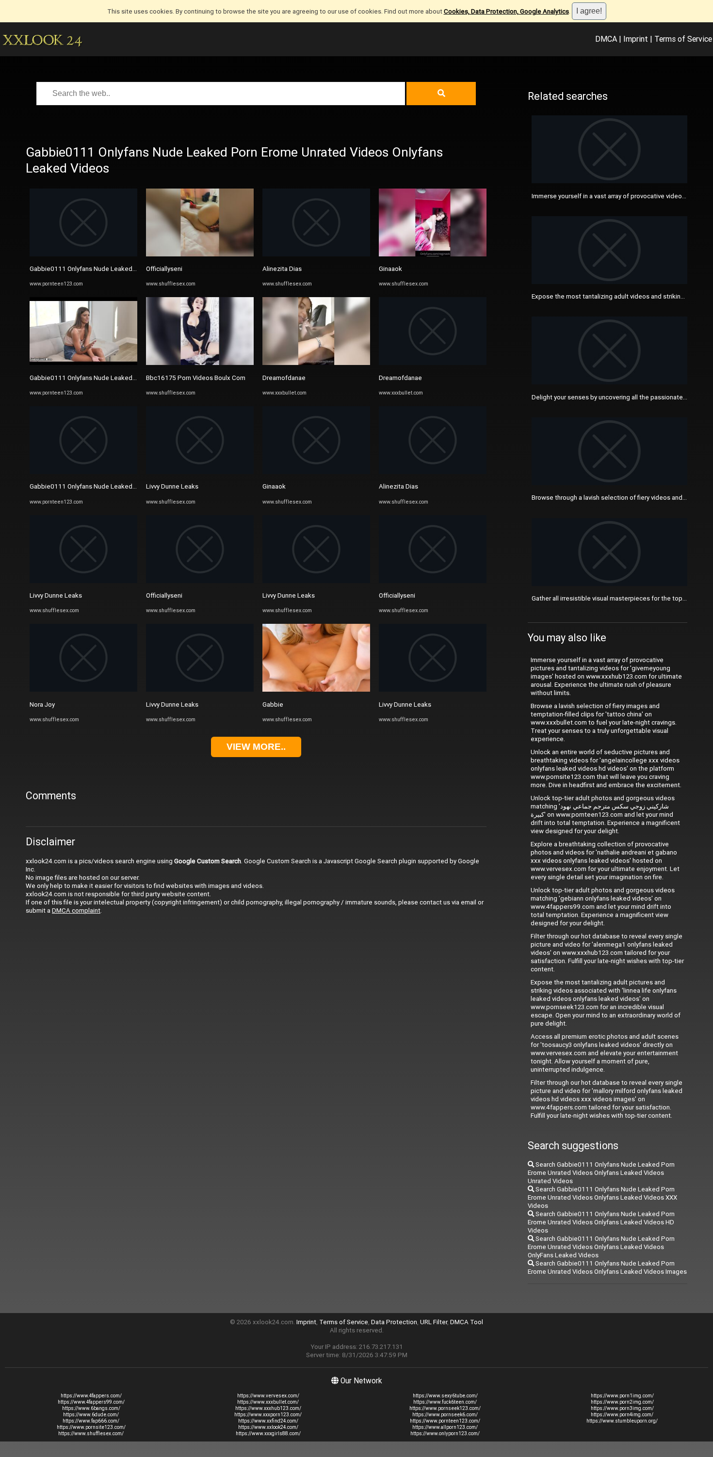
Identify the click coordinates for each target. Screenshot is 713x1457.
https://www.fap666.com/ (91, 1421)
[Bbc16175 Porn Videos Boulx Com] (200, 363)
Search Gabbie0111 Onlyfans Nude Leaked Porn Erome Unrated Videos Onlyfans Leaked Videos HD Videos (601, 1222)
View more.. (256, 747)
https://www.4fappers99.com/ (91, 1402)
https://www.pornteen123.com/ (445, 1421)
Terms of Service (683, 39)
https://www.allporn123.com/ (445, 1427)
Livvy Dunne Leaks (56, 595)
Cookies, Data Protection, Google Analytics (506, 11)
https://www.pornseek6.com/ (445, 1414)
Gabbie (272, 704)
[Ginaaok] (316, 472)
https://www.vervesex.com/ (268, 1396)
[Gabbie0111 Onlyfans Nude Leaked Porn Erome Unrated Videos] (83, 254)
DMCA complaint (76, 910)
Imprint (635, 39)
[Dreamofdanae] (316, 363)
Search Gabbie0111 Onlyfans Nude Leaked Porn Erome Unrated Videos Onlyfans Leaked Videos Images (607, 1267)
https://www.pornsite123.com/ (91, 1427)
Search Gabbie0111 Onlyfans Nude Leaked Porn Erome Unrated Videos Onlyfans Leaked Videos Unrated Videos (601, 1172)
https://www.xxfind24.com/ (268, 1421)
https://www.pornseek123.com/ (445, 1408)
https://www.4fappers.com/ (91, 1396)
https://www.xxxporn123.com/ (268, 1414)
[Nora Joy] (83, 689)
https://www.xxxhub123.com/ (268, 1408)
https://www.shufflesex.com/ (91, 1433)
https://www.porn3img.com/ (622, 1408)
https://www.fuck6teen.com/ (445, 1402)
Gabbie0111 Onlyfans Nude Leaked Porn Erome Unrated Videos (122, 269)
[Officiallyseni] (200, 254)
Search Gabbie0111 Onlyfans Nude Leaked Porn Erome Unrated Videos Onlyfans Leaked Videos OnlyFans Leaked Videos (601, 1247)
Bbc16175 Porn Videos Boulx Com (195, 378)
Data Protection (394, 1322)
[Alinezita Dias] (316, 254)
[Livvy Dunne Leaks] (83, 581)
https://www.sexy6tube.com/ (445, 1396)
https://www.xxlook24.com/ (268, 1427)
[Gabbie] (316, 689)
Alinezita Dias (282, 269)
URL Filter (433, 1322)
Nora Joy (42, 704)
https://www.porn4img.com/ (622, 1414)
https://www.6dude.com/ (91, 1414)
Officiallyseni (164, 269)
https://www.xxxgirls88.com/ (268, 1433)
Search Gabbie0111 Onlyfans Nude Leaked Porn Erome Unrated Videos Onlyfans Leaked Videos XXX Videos (602, 1197)
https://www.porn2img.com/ (622, 1402)
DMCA (606, 39)
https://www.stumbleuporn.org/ (622, 1421)
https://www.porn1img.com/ (622, 1396)
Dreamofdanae (284, 378)
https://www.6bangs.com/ (91, 1408)
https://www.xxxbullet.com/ (268, 1402)
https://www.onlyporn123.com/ (445, 1433)
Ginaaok (274, 486)
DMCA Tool (466, 1322)
